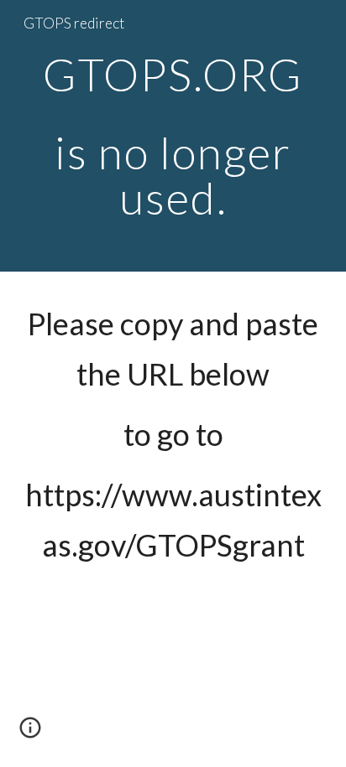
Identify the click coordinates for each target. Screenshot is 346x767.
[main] (173, 135)
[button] (30, 733)
